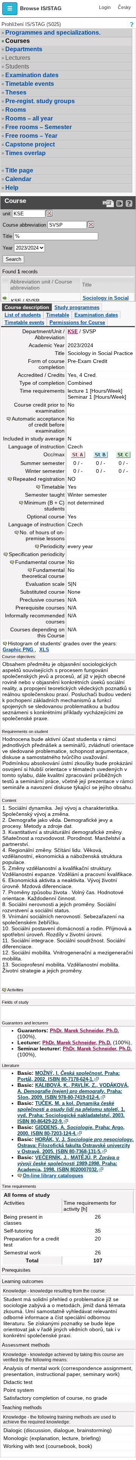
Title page (19, 170)
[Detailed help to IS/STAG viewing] (129, 203)
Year (7, 248)
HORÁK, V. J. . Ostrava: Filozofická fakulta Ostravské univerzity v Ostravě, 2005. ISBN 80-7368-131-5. (75, 1145)
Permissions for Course (77, 322)
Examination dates (32, 75)
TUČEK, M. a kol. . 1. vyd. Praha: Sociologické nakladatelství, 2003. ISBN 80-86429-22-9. (71, 1112)
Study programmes (76, 307)
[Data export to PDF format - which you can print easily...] (108, 203)
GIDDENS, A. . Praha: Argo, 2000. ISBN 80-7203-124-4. (71, 1130)
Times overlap (25, 153)
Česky (124, 7)
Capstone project (30, 144)
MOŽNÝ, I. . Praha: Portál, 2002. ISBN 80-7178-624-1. (68, 1076)
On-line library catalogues (53, 1175)
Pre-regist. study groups (40, 101)
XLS (44, 649)
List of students (23, 315)
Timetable (57, 315)
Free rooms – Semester (38, 127)
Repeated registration (39, 479)
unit (7, 213)
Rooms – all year (29, 118)
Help (12, 187)
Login (105, 7)
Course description (27, 307)
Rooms (15, 110)
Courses (17, 41)
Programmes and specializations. (52, 32)
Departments (23, 49)
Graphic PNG (19, 649)
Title (7, 236)
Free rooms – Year (31, 136)
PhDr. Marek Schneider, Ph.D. (84, 1030)
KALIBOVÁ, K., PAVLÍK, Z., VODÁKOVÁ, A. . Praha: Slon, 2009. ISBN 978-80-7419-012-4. (73, 1091)
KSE (73, 331)
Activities (15, 990)
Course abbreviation (24, 225)
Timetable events (29, 84)
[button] (9, 8)
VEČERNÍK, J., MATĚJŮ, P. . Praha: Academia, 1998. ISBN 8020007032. (68, 1163)
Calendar (18, 179)
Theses (15, 92)
